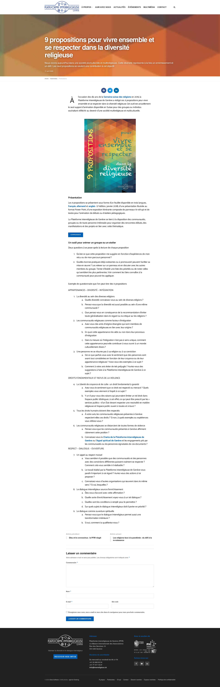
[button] (103, 90)
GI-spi (119, 680)
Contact (161, 7)
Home (46, 78)
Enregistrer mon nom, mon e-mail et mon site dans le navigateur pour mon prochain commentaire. (106, 612)
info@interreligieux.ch (98, 667)
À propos (86, 7)
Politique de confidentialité (166, 680)
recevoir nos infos (65, 656)
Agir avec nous (103, 7)
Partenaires (111, 680)
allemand (81, 206)
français (72, 206)
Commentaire (72, 562)
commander (75, 235)
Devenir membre (136, 680)
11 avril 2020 (49, 71)
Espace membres (150, 680)
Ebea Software (54, 680)
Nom (68, 591)
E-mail (69, 602)
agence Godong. (74, 680)
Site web (115, 602)
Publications (63, 78)
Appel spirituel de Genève (109, 441)
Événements (134, 7)
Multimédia (149, 7)
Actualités (119, 7)
